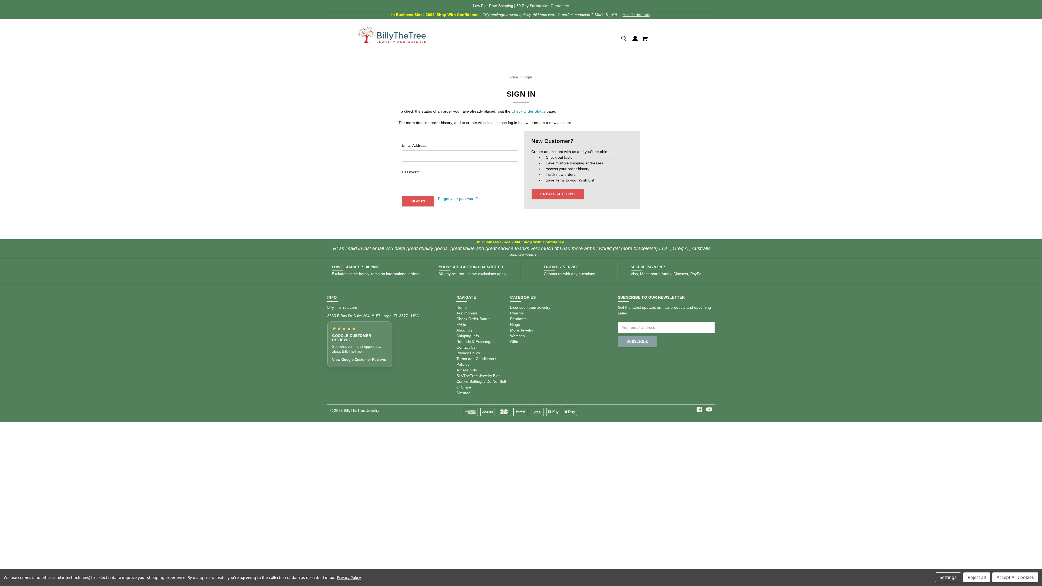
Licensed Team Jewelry (530, 307)
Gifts (514, 341)
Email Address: (414, 145)
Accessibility (466, 370)
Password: (411, 172)
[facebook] (699, 409)
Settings (948, 577)
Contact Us (465, 347)
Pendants (518, 319)
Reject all (977, 577)
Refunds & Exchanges (475, 341)
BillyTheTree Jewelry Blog (478, 376)
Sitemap (463, 393)
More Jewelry (521, 330)
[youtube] (709, 409)
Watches (517, 336)
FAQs (461, 324)
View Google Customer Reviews (359, 360)
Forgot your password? (458, 198)
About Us (464, 330)
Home (461, 307)
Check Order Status (528, 111)
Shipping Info (467, 336)
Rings (515, 324)
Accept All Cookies (1015, 577)
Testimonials (467, 313)
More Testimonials (636, 15)
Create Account (557, 194)
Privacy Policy (468, 353)
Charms (517, 313)
